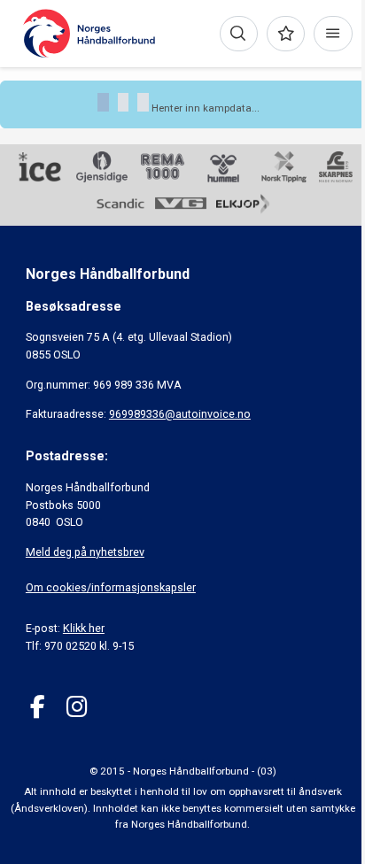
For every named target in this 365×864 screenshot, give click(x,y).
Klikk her (84, 628)
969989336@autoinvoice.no (180, 413)
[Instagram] (76, 706)
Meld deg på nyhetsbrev (85, 552)
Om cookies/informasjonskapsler (111, 587)
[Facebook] (38, 706)
